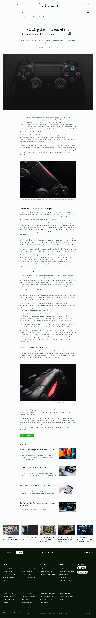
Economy (11, 572)
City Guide (43, 596)
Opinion (61, 593)
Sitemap (68, 613)
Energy (33, 599)
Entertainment (7, 589)
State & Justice (11, 577)
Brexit (4, 577)
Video (67, 596)
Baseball (24, 572)
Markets (30, 593)
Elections (5, 580)
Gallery (72, 596)
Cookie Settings (53, 613)
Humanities (70, 580)
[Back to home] (48, 5)
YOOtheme (7, 614)
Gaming (57, 48)
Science (61, 564)
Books (11, 602)
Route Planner (44, 602)
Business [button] (63, 12)
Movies (5, 593)
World (13, 574)
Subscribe (81, 5)
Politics (5, 564)
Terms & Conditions (31, 613)
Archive (81, 12)
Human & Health (63, 574)
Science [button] (42, 12)
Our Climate (71, 572)
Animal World (62, 572)
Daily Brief (67, 593)
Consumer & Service (27, 602)
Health (12, 569)
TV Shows (11, 593)
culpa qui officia (61, 285)
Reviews (42, 574)
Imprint (61, 613)
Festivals (11, 596)
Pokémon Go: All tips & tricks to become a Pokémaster (47, 539)
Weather (50, 599)
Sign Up (89, 5)
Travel (42, 589)
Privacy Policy (42, 613)
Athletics (24, 574)
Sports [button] (23, 12)
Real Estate (32, 596)
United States (6, 574)
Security (48, 574)
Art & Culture (6, 599)
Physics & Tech (63, 577)
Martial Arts (25, 569)
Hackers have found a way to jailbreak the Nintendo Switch (66, 539)
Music (12, 599)
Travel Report (51, 593)
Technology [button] (33, 12)
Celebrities (6, 602)
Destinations (43, 593)
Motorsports (32, 569)
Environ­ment (6, 569)
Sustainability (50, 596)
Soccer (29, 574)
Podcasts (5, 596)
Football (29, 572)
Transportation (51, 569)
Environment (62, 580)
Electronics (43, 572)
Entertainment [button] (53, 12)
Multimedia (43, 569)
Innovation (50, 572)
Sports (24, 564)
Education (5, 572)
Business (24, 589)
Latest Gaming (7, 521)
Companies (25, 596)
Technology (43, 564)
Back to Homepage (27, 435)
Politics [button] (15, 12)
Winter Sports (32, 577)
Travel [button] (72, 12)
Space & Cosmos (63, 569)
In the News (62, 596)
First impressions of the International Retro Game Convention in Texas (84, 539)
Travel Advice (43, 599)
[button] (3, 5)
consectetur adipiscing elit (65, 215)
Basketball (24, 577)
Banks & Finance (26, 599)
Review (61, 599)
